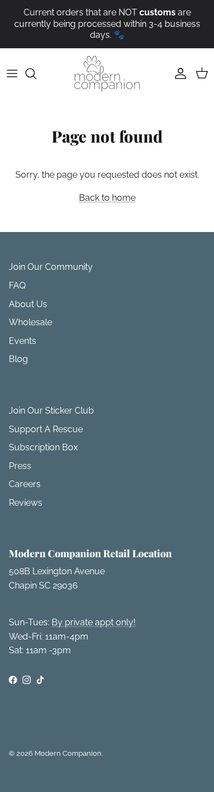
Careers (25, 484)
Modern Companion (68, 753)
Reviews (25, 502)
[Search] (36, 73)
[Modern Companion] (107, 74)
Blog (18, 359)
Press (20, 466)
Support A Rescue (46, 429)
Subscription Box (43, 447)
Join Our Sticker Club (51, 410)
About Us (28, 304)
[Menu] (12, 73)
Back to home (107, 198)
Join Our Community (51, 267)
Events (22, 341)
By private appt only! (94, 622)
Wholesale (30, 322)
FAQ (17, 285)
